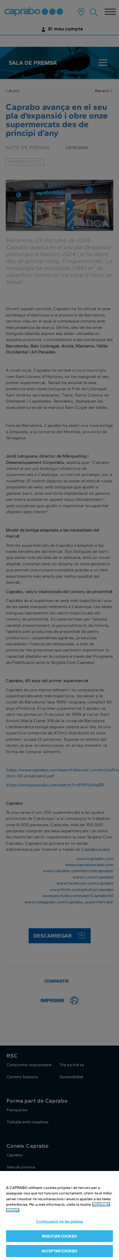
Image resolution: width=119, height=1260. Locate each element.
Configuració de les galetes (59, 1221)
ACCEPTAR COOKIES (59, 1251)
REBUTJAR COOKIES (59, 1236)
